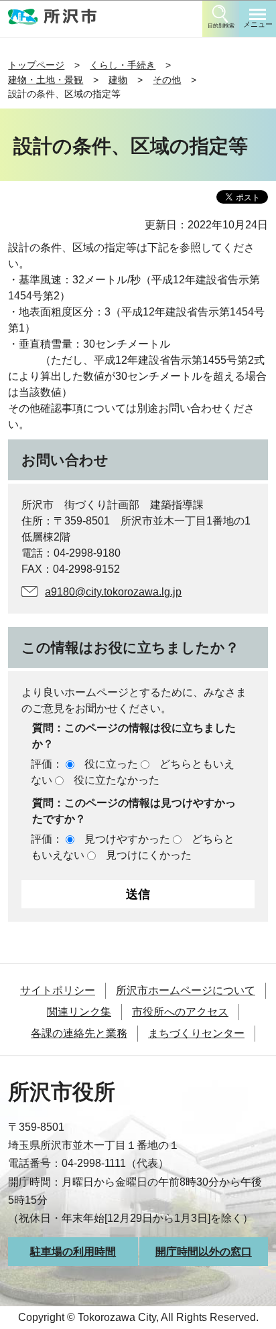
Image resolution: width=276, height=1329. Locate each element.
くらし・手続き (122, 65)
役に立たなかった (116, 780)
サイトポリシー (57, 990)
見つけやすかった (127, 839)
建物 (118, 79)
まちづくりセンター (196, 1033)
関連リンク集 (79, 1012)
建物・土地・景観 (45, 79)
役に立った (111, 764)
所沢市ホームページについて (185, 990)
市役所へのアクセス (180, 1012)
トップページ (36, 65)
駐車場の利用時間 (73, 1251)
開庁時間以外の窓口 (203, 1251)
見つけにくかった (149, 855)
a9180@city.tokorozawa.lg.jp (113, 592)
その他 (167, 79)
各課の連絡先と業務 (79, 1033)
